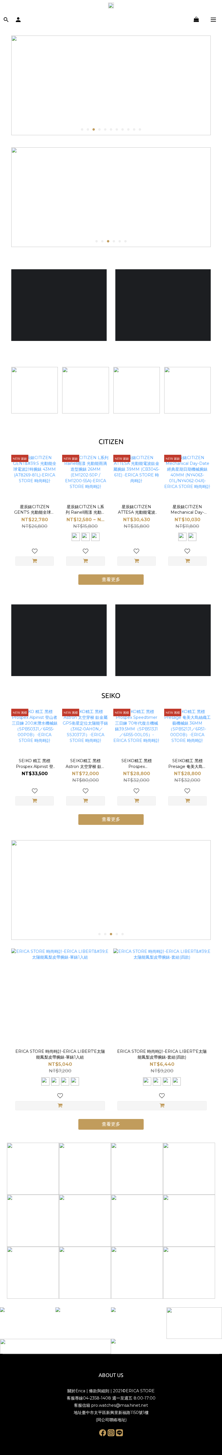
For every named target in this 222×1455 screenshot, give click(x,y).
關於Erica (76, 1390)
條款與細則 (99, 1390)
